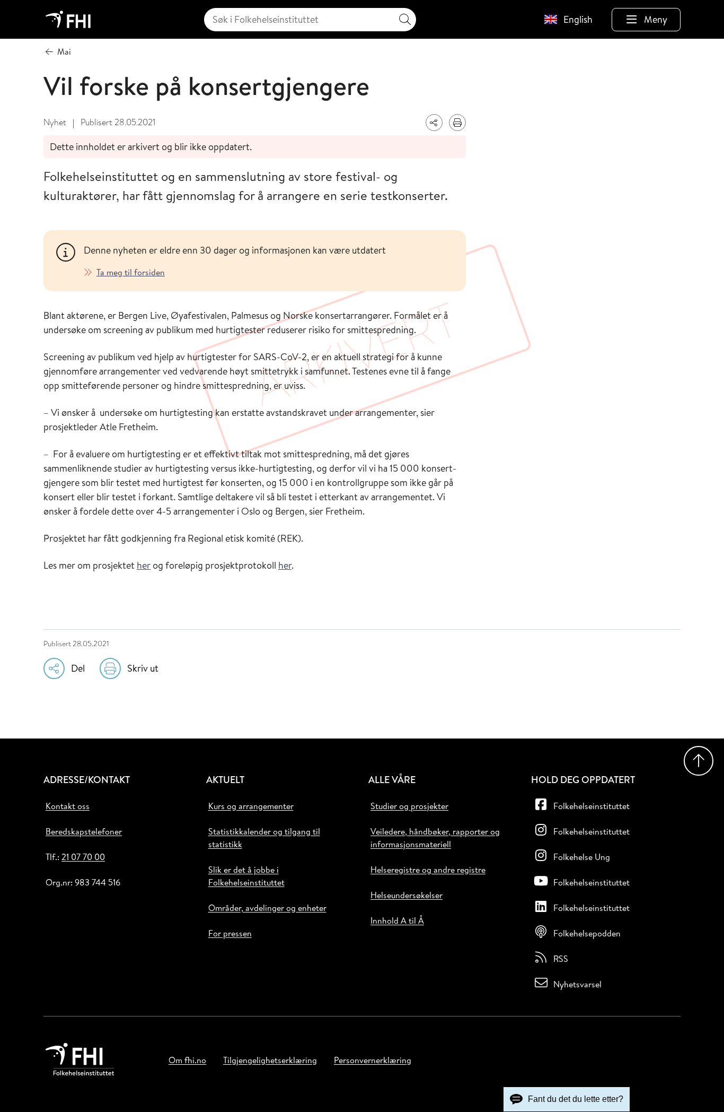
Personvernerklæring (372, 1060)
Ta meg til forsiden (130, 272)
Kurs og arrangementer (251, 806)
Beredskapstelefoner (84, 831)
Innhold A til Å (397, 920)
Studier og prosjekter (409, 806)
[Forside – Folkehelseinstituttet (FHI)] (68, 19)
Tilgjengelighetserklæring (270, 1060)
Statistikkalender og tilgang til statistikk (264, 838)
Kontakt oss (68, 806)
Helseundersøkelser (406, 895)
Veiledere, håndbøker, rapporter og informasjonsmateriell (435, 838)
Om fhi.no (187, 1060)
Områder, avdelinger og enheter (267, 908)
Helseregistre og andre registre (427, 869)
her (144, 565)
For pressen (230, 933)
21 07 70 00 (83, 857)
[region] (268, 261)
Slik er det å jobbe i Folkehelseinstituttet (246, 876)
